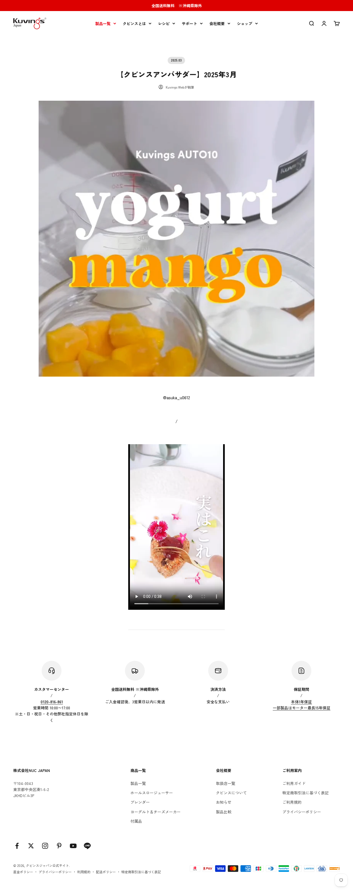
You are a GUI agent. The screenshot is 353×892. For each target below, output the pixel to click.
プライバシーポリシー (301, 811)
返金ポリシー (23, 871)
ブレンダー (140, 802)
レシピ (164, 23)
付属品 (136, 821)
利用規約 (83, 871)
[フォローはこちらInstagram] (45, 846)
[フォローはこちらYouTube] (73, 846)
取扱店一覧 (225, 783)
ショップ (244, 23)
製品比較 (223, 811)
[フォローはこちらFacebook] (17, 846)
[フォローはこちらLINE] (87, 846)
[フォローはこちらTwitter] (31, 846)
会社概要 (217, 23)
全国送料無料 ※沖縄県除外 (176, 5)
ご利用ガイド (294, 783)
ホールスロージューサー (151, 792)
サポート (189, 23)
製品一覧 (103, 23)
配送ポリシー (106, 871)
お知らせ (223, 802)
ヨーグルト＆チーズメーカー (155, 811)
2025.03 (176, 60)
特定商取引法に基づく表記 (305, 792)
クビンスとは (134, 23)
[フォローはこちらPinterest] (59, 846)
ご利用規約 (292, 802)
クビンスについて (231, 792)
